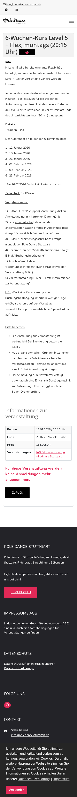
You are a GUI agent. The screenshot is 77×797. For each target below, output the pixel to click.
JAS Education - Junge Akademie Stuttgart (50, 454)
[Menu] (71, 21)
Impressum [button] (61, 779)
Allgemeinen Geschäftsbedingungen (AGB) (41, 623)
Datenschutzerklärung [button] (34, 779)
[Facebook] (6, 10)
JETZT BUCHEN (21, 592)
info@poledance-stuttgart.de (23, 4)
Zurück (17, 493)
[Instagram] (16, 10)
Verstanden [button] (16, 789)
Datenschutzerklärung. (19, 668)
